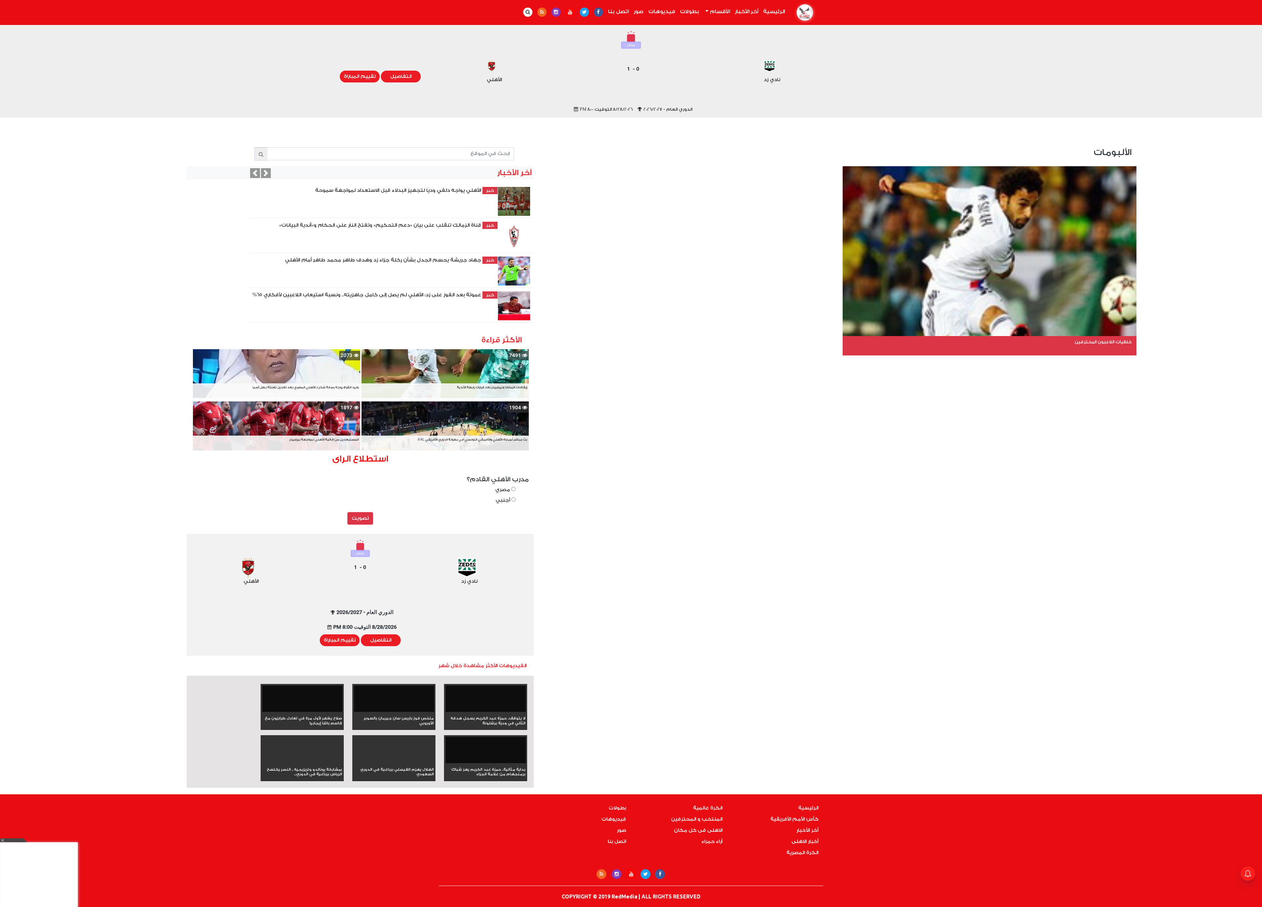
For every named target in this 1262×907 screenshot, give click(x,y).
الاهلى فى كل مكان (698, 830)
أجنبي (503, 500)
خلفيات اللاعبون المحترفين (1103, 341)
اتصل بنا (618, 11)
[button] (255, 173)
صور (638, 11)
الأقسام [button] (719, 11)
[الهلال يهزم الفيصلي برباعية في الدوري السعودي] (394, 761)
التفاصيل (400, 76)
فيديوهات (661, 11)
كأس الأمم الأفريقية (794, 819)
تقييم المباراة (360, 76)
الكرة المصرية (802, 852)
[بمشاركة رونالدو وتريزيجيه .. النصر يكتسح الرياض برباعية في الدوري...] (302, 761)
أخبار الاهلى (804, 841)
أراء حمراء (711, 841)
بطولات (689, 11)
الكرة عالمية (707, 808)
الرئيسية (772, 11)
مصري (503, 489)
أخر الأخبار (746, 11)
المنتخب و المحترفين (696, 819)
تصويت (360, 518)
